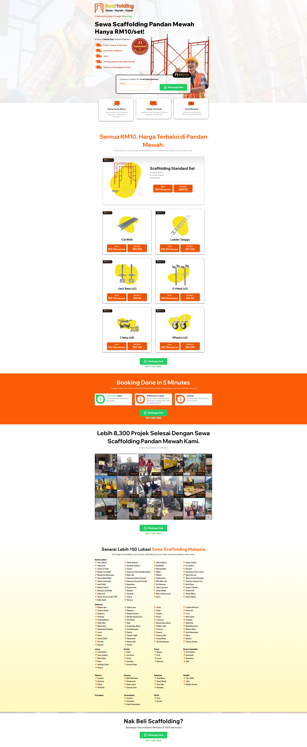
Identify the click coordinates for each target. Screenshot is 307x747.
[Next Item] (208, 486)
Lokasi (122, 83)
